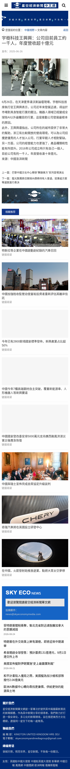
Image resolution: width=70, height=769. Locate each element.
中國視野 (29, 30)
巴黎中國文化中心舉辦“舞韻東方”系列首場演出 (38, 172)
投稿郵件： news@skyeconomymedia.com (23, 612)
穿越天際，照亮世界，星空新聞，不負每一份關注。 (31, 751)
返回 (65, 30)
